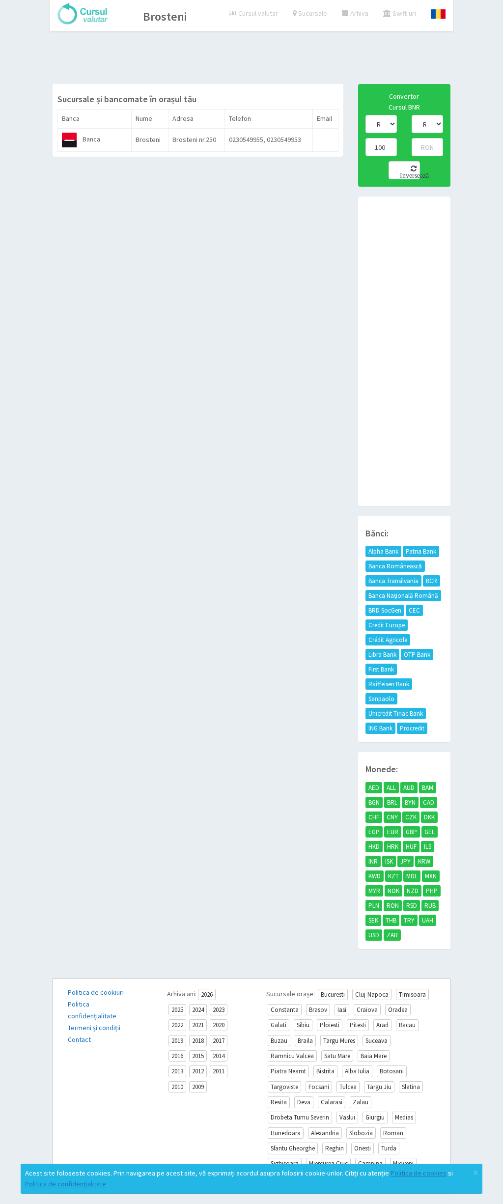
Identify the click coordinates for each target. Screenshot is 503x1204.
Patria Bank (421, 551)
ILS (427, 846)
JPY (405, 861)
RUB (430, 905)
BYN (410, 802)
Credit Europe (386, 625)
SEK (373, 920)
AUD (409, 788)
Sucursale (312, 13)
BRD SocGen (384, 610)
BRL (392, 802)
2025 (177, 1010)
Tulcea (348, 1087)
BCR (431, 581)
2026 (207, 994)
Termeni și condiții (94, 1027)
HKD (374, 846)
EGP (374, 832)
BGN (374, 802)
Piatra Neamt (288, 1071)
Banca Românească (395, 566)
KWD (374, 876)
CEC (414, 610)
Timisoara (412, 994)
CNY (392, 817)
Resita (279, 1102)
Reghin (334, 1148)
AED (373, 788)
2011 (218, 1071)
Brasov (318, 1010)
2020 (218, 1025)
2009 (198, 1087)
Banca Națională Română (403, 595)
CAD (428, 802)
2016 (177, 1056)
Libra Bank (382, 654)
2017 (218, 1040)
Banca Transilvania (393, 581)
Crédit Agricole (387, 640)
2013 (177, 1071)
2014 (218, 1056)
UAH (427, 920)
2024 (198, 1010)
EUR (392, 832)
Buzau (279, 1040)
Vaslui (347, 1117)
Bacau (407, 1025)
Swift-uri (403, 13)
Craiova (367, 1010)
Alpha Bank (383, 551)
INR (373, 861)
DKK (429, 817)
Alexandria (325, 1133)
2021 (198, 1025)
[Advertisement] (251, 59)
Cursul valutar (257, 13)
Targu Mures (339, 1040)
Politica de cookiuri (96, 992)
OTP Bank (417, 654)
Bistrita (325, 1071)
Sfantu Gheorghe (293, 1148)
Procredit (412, 728)
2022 (177, 1025)
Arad (382, 1025)
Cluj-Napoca (372, 994)
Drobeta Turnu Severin (300, 1117)
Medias (404, 1117)
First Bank (381, 669)
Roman (393, 1133)
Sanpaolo (381, 699)
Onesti (362, 1148)
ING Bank (380, 728)
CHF (373, 817)
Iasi (341, 1010)
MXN (431, 876)
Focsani (318, 1087)
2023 (218, 1010)
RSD (411, 905)
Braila (305, 1040)
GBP (411, 832)
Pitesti (358, 1025)
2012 (198, 1071)
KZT (393, 876)
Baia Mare (374, 1056)
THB (391, 920)
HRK (392, 846)
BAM (427, 788)
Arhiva (358, 13)
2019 (177, 1040)
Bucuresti (333, 994)
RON (393, 905)
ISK (389, 861)
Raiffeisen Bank (388, 684)
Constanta (285, 1010)
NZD (413, 891)
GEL (429, 832)
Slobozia (361, 1133)
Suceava (376, 1040)
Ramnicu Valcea (292, 1056)
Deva (303, 1102)
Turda (388, 1148)
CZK (411, 817)
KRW (424, 861)
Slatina (411, 1087)
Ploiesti (329, 1025)
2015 (198, 1056)
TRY (409, 920)
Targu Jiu (379, 1087)
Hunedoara (286, 1133)
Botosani (392, 1071)
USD (373, 935)
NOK (393, 891)
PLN (373, 905)
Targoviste (284, 1087)
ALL (391, 788)
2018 (198, 1040)
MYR (374, 891)
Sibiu (303, 1025)
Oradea (398, 1010)
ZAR (392, 935)
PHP (432, 891)
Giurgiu (375, 1117)
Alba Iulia (357, 1071)
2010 (177, 1087)
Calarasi (331, 1102)
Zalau (360, 1102)
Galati (278, 1025)
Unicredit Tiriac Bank (395, 713)
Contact (79, 1039)
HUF (411, 846)
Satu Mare (337, 1056)
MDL (412, 876)
